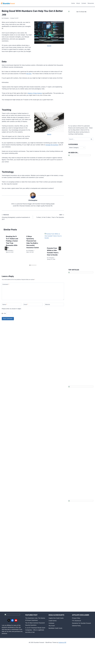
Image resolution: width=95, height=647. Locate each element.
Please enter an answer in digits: (11, 308)
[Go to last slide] (6, 248)
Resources (91, 3)
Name (4, 304)
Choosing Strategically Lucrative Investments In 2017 (16, 217)
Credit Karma (52, 620)
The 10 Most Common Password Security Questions (35, 624)
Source (49, 45)
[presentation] (53, 239)
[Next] (60, 248)
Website (47, 304)
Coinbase (51, 623)
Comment (5, 284)
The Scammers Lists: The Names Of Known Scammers (35, 619)
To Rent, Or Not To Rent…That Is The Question (50, 216)
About (78, 3)
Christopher (6, 18)
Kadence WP (62, 642)
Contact (83, 3)
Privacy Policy (76, 618)
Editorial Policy (76, 625)
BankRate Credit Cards (55, 628)
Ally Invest (52, 625)
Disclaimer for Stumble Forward (81, 623)
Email (26, 304)
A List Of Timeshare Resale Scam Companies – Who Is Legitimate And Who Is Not (35, 630)
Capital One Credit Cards (56, 618)
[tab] (32, 265)
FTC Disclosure (76, 620)
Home (73, 3)
